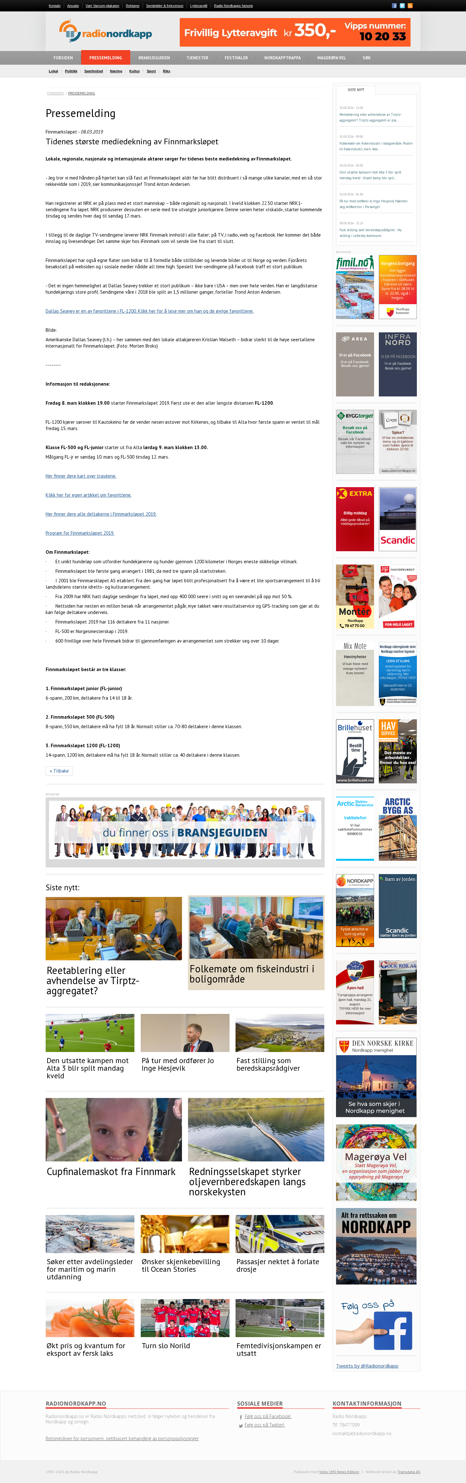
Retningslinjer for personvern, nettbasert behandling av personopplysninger (122, 1438)
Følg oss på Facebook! (268, 1416)
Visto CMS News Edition (339, 1471)
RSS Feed (410, 6)
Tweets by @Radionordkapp (367, 1365)
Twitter (402, 5)
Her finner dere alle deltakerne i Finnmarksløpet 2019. (101, 514)
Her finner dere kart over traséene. (81, 476)
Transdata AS (409, 1471)
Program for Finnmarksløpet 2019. (80, 533)
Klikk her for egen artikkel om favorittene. (89, 495)
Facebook (394, 5)
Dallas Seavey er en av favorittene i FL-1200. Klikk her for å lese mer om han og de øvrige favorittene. (150, 311)
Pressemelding (81, 93)
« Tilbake (59, 771)
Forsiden (55, 93)
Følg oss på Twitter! (265, 1425)
